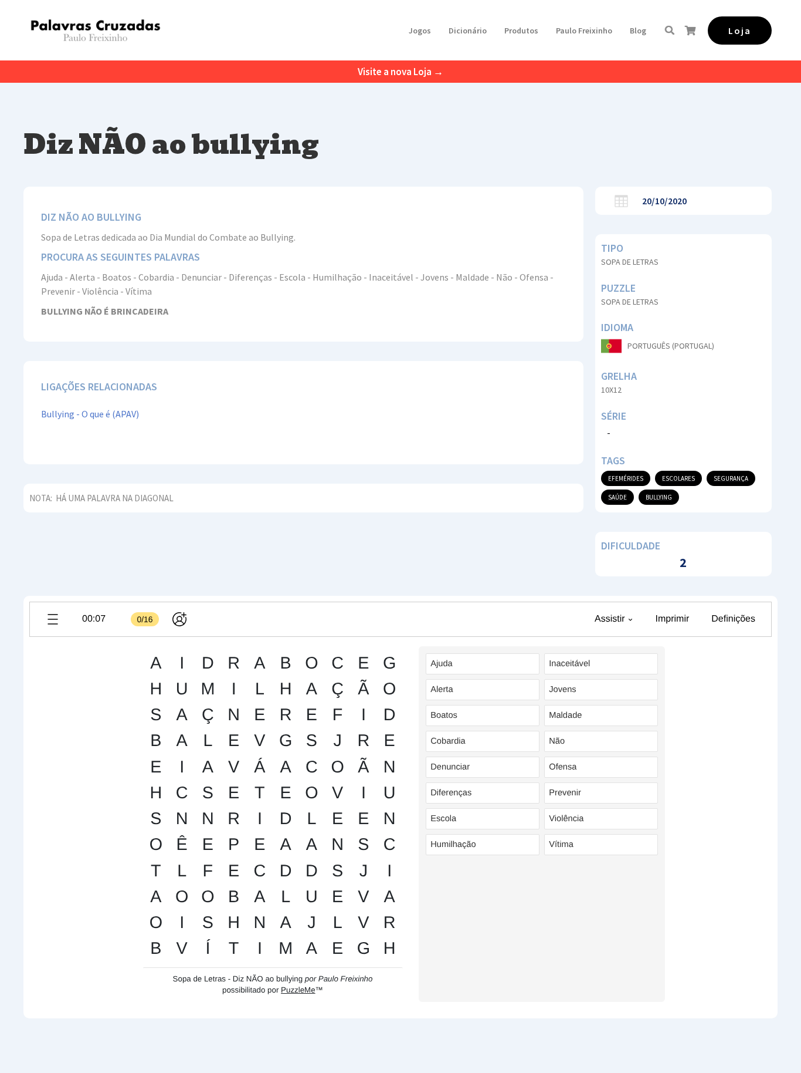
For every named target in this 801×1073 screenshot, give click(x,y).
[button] (420, 30)
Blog (638, 30)
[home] (95, 30)
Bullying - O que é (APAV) (90, 414)
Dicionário (468, 30)
